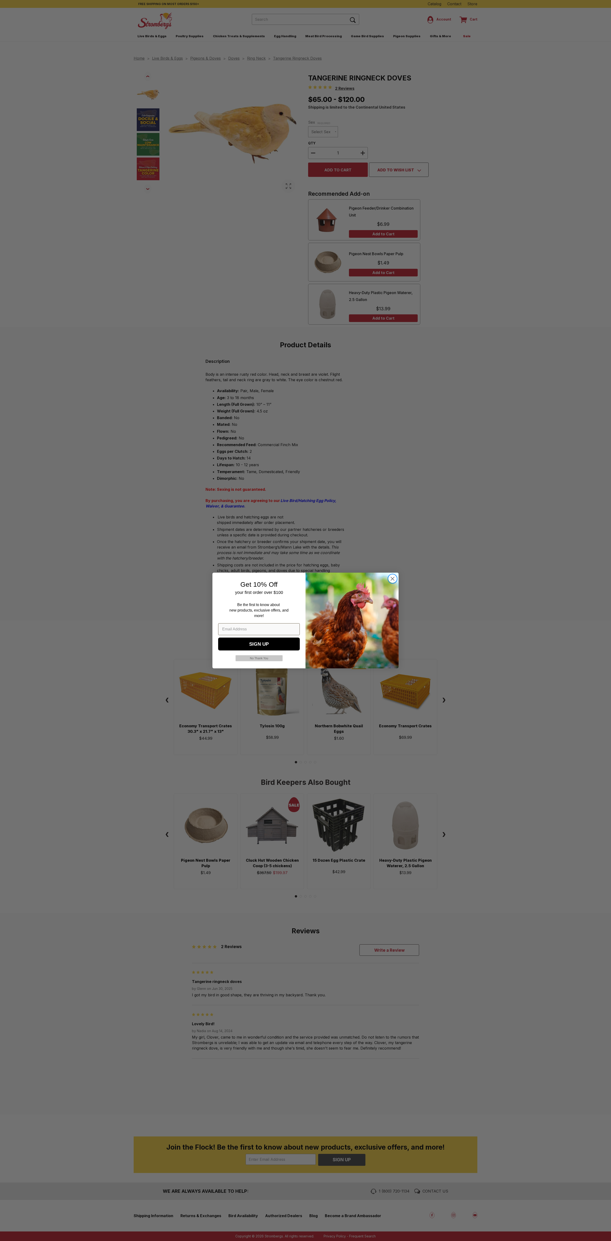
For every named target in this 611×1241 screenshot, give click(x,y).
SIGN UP (259, 644)
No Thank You (259, 658)
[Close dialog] (392, 579)
